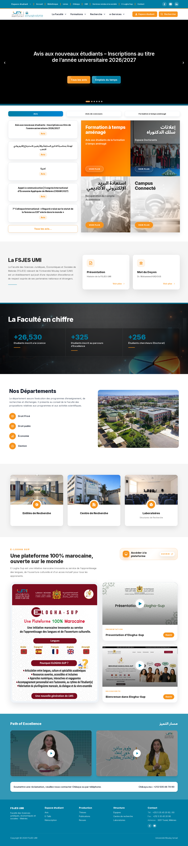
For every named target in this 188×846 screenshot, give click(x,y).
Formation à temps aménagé (152, 114)
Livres (65, 4)
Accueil (39, 4)
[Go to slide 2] (90, 101)
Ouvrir (168, 635)
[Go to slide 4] (96, 101)
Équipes (117, 812)
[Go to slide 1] (86, 101)
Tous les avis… (43, 228)
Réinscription (51, 820)
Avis (36, 114)
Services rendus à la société (104, 4)
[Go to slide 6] (101, 101)
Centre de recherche (123, 816)
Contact (140, 4)
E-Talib (48, 816)
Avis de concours (93, 114)
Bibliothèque (52, 4)
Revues (82, 820)
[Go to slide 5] (99, 101)
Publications (84, 816)
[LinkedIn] (176, 4)
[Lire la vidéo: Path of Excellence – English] (51, 753)
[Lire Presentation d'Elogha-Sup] (140, 603)
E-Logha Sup (127, 4)
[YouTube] (170, 4)
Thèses (82, 812)
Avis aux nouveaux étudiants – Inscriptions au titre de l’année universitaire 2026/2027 (94, 57)
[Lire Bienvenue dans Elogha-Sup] (140, 665)
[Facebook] (164, 4)
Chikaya (76, 4)
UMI (86, 4)
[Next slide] (183, 63)
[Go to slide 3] (94, 101)
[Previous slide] (5, 63)
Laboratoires (119, 820)
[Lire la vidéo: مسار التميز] (137, 753)
